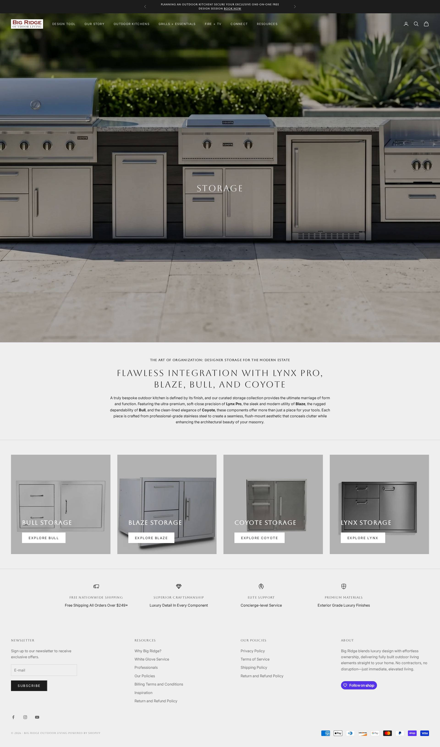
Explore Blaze (151, 538)
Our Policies (145, 676)
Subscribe (29, 686)
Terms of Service (255, 659)
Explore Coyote (259, 538)
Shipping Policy (254, 667)
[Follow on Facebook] (13, 717)
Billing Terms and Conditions (159, 684)
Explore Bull (44, 538)
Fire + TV (213, 24)
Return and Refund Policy (156, 701)
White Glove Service (152, 659)
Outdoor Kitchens (131, 24)
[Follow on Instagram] (25, 717)
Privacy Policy (253, 651)
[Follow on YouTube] (37, 717)
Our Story (94, 24)
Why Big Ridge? (148, 651)
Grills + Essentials (177, 24)
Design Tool (63, 24)
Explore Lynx (363, 538)
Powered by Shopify (84, 733)
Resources (267, 24)
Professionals (146, 667)
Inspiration (143, 692)
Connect (239, 24)
